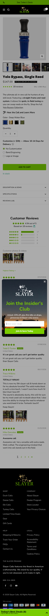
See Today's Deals (25, 2)
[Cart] (45, 10)
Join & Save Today (24, 331)
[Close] (44, 281)
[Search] (8, 10)
